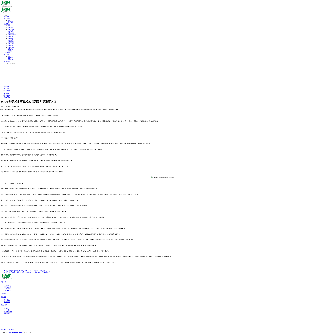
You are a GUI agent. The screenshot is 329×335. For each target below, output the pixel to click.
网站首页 (7, 86)
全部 (9, 20)
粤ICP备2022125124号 (7, 329)
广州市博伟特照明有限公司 (16, 332)
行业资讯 (7, 90)
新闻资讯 (7, 88)
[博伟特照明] (6, 279)
